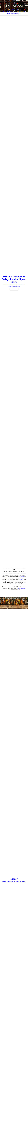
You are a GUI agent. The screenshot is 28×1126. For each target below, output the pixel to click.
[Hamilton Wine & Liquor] (13, 4)
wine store (6, 803)
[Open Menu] (26, 4)
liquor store (21, 801)
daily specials (20, 804)
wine (18, 813)
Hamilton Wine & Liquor (14, 13)
